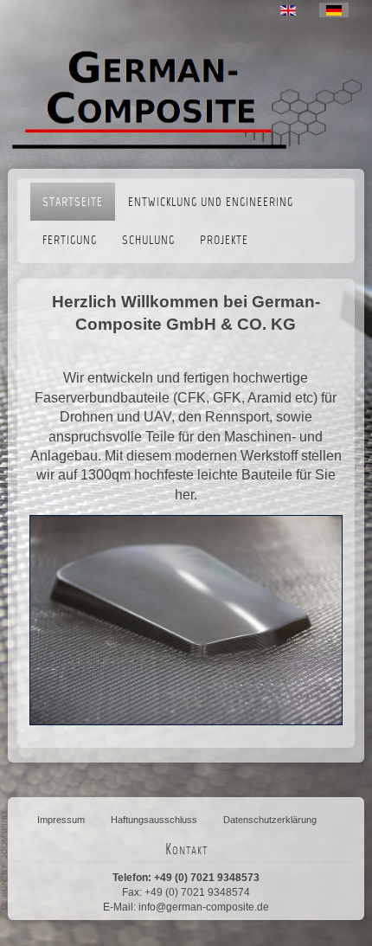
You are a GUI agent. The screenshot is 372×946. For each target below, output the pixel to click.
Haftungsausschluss (154, 819)
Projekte (224, 241)
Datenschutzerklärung (270, 819)
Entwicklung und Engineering (210, 202)
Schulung (148, 241)
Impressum (61, 819)
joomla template (5, 860)
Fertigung (69, 241)
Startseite (72, 202)
